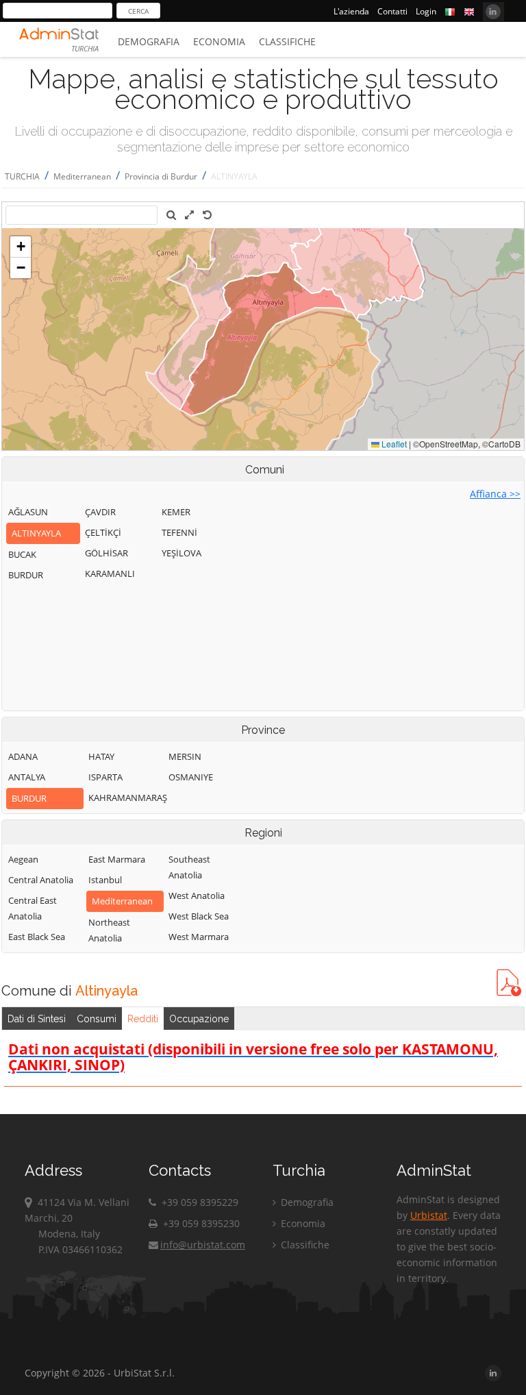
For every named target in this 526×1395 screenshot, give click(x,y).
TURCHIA (22, 176)
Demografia (148, 41)
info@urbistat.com (202, 1244)
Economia (219, 41)
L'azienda (351, 11)
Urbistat (428, 1215)
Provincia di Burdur (161, 176)
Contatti (392, 11)
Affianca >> (495, 493)
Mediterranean (82, 176)
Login (426, 11)
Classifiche (287, 41)
